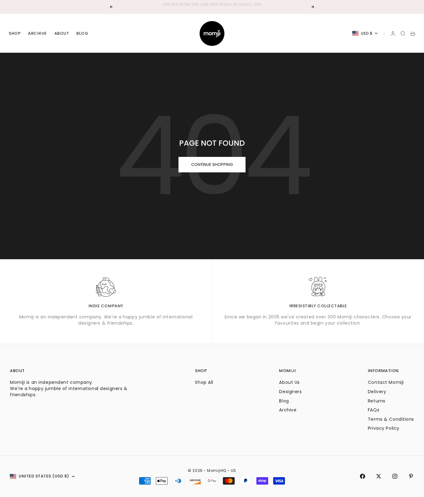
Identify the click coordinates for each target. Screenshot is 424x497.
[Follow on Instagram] (395, 476)
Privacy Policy (383, 428)
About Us (289, 382)
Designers (290, 391)
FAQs (373, 410)
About (61, 33)
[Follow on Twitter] (379, 476)
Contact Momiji (386, 382)
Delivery (377, 391)
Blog (82, 33)
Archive (37, 33)
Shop (14, 33)
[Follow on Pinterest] (411, 476)
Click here (230, 7)
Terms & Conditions (391, 419)
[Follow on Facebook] (362, 476)
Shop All (204, 382)
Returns (377, 401)
